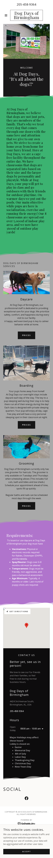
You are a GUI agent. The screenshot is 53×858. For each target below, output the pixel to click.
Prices (26, 335)
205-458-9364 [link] (26, 4)
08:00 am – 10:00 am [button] (30, 728)
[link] (26, 15)
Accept (26, 851)
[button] (6, 15)
